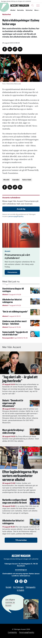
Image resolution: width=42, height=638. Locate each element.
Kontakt (8, 587)
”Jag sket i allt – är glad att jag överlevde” (20, 379)
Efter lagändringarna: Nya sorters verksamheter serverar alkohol (20, 476)
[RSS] (25, 581)
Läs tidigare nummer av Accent (10, 602)
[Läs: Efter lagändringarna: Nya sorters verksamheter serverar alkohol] (21, 457)
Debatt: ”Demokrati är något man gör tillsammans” (12, 403)
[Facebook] (16, 581)
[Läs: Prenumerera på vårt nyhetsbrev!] (21, 235)
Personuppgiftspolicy (26, 632)
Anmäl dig (21, 209)
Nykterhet (29, 10)
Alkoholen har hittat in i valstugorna (13, 522)
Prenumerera (12, 272)
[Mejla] (20, 49)
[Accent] (21, 556)
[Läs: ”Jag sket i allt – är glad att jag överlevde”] (21, 362)
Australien (15, 180)
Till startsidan (21, 540)
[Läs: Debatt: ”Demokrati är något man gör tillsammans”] (35, 403)
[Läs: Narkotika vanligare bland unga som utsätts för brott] (35, 501)
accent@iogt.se (21, 570)
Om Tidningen (18, 587)
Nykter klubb (26, 180)
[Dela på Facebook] (4, 49)
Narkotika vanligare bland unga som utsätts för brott (14, 501)
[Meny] (38, 5)
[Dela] (9, 49)
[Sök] (32, 5)
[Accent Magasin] (19, 5)
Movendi (37, 10)
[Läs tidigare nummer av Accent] (30, 609)
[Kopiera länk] (15, 49)
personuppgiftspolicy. (16, 216)
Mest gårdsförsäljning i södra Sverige (13, 431)
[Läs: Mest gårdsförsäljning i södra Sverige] (35, 432)
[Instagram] (21, 581)
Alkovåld (6, 180)
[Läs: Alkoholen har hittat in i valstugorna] (35, 522)
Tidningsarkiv (30, 587)
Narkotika (20, 10)
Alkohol (12, 10)
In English (20, 590)
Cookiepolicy (12, 632)
